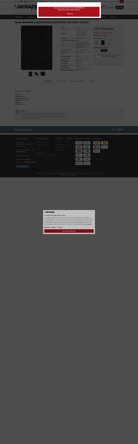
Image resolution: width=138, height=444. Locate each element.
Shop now (70, 13)
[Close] (99, 5)
